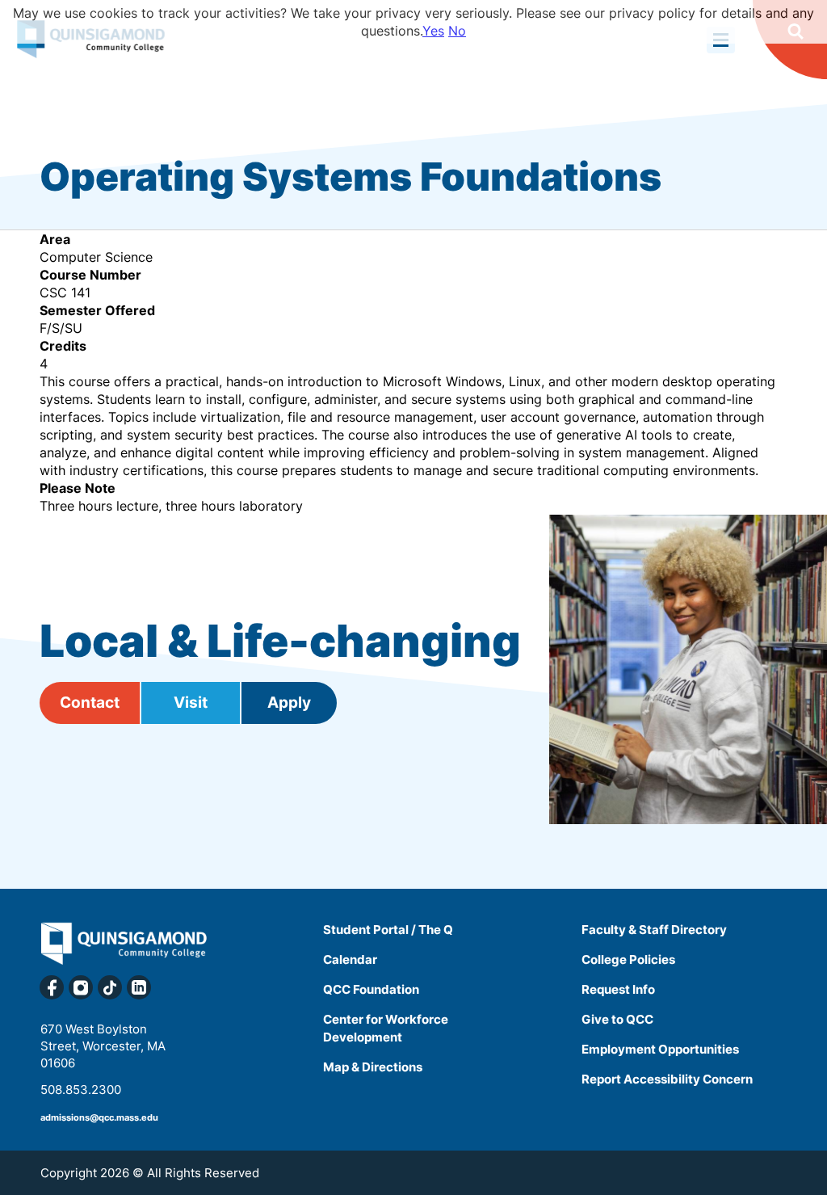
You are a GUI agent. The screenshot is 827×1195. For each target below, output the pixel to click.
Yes (433, 31)
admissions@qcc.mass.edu (99, 1117)
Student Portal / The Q (388, 929)
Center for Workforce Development (385, 1028)
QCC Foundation (371, 989)
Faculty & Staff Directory (654, 929)
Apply (289, 702)
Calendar (350, 959)
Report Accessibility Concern (667, 1079)
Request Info (618, 989)
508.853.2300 (80, 1089)
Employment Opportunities (660, 1049)
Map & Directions (372, 1067)
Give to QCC (617, 1019)
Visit (191, 702)
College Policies (628, 959)
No (457, 31)
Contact (90, 702)
